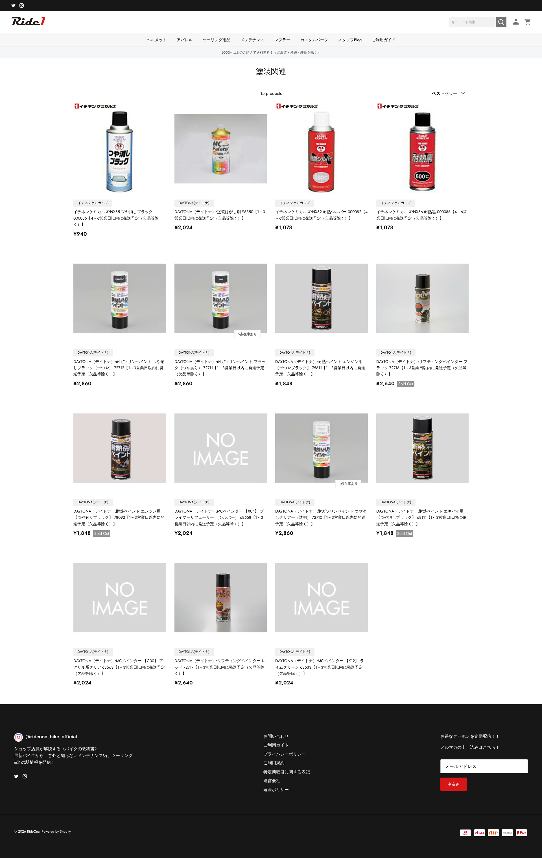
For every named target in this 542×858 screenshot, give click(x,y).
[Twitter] (13, 5)
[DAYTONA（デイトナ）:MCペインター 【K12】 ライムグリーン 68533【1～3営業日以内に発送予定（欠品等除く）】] (321, 597)
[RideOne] (28, 24)
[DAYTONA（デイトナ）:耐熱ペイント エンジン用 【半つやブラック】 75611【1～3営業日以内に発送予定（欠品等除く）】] (321, 298)
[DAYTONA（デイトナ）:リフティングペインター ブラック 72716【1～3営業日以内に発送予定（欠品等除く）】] (422, 298)
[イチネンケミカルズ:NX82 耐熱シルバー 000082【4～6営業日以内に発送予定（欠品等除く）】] (321, 148)
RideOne (33, 831)
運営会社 (271, 781)
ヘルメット (157, 40)
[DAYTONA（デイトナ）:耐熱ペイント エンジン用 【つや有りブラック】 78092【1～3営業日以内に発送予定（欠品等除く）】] (119, 448)
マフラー (282, 40)
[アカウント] (515, 22)
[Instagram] (21, 5)
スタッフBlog (350, 40)
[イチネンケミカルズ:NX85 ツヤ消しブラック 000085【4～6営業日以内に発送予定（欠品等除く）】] (119, 148)
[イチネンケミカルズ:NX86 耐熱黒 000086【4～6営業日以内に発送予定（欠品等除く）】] (422, 148)
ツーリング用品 (216, 40)
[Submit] (501, 22)
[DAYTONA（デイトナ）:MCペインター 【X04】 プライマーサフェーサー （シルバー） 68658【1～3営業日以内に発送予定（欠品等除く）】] (220, 448)
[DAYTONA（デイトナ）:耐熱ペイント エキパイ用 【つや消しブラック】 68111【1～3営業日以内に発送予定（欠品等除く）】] (422, 448)
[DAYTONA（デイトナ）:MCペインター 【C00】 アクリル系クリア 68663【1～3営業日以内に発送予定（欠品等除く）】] (119, 597)
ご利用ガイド (383, 40)
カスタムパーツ (314, 40)
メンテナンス (252, 40)
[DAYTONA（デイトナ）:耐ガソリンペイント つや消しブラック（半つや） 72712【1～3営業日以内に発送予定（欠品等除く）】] (119, 298)
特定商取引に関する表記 (286, 772)
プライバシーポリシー (284, 754)
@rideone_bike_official (51, 736)
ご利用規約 (274, 763)
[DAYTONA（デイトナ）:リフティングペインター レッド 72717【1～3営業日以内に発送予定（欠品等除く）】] (220, 597)
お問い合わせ (276, 736)
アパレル (185, 40)
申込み (454, 784)
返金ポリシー (276, 790)
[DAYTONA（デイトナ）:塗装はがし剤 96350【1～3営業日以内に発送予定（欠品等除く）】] (220, 148)
